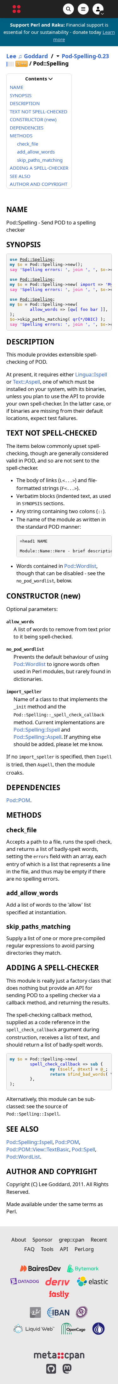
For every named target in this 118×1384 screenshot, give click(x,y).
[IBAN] (58, 1312)
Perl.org (84, 1249)
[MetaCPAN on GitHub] (51, 1369)
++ (21, 64)
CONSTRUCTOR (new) (33, 119)
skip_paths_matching (40, 160)
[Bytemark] (82, 1268)
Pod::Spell (83, 1149)
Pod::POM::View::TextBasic (37, 1149)
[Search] (68, 9)
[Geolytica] (35, 1312)
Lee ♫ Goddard (27, 56)
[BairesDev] (40, 1268)
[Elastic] (92, 1281)
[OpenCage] (73, 1328)
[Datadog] (24, 1281)
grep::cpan (71, 1239)
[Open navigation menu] (83, 9)
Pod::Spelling (36, 259)
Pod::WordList (23, 1156)
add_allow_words (36, 151)
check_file (27, 144)
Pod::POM (18, 800)
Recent (99, 1239)
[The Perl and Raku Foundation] (98, 1328)
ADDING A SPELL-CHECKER (39, 168)
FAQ (29, 1249)
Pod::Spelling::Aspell (37, 736)
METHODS (21, 135)
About (18, 1239)
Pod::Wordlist (80, 565)
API (64, 1249)
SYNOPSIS (20, 95)
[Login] (98, 9)
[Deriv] (57, 1281)
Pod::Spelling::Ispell (37, 729)
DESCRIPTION (25, 103)
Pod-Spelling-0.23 (85, 56)
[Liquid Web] (34, 1328)
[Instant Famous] (82, 1312)
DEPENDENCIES (26, 127)
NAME (16, 87)
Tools (47, 1249)
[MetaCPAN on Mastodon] (73, 1369)
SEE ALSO (20, 176)
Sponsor (42, 1239)
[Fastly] (59, 1294)
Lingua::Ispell (91, 374)
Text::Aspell (26, 381)
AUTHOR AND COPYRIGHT (38, 184)
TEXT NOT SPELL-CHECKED (38, 111)
